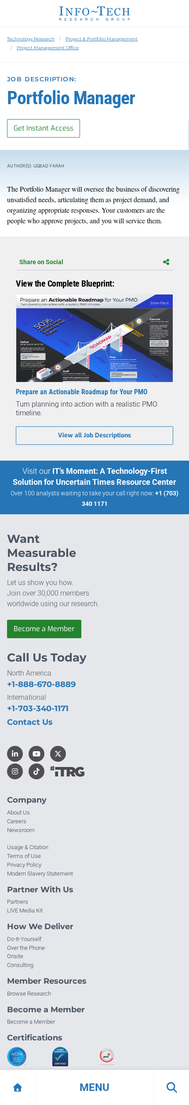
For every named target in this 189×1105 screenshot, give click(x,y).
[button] (94, 1087)
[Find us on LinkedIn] (15, 754)
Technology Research (31, 39)
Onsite (15, 956)
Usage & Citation (27, 847)
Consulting (20, 965)
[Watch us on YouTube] (36, 754)
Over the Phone (26, 948)
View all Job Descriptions (94, 435)
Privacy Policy (24, 864)
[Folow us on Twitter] (58, 754)
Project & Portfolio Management (101, 39)
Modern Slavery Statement (40, 873)
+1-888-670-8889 (41, 684)
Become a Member (44, 628)
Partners (17, 901)
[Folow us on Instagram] (15, 771)
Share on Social (41, 261)
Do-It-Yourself (24, 939)
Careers (16, 821)
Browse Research (29, 993)
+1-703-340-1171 (38, 708)
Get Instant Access (43, 128)
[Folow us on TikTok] (36, 771)
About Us (18, 812)
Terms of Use (24, 856)
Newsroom (21, 830)
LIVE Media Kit (25, 910)
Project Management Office (48, 48)
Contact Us (30, 722)
